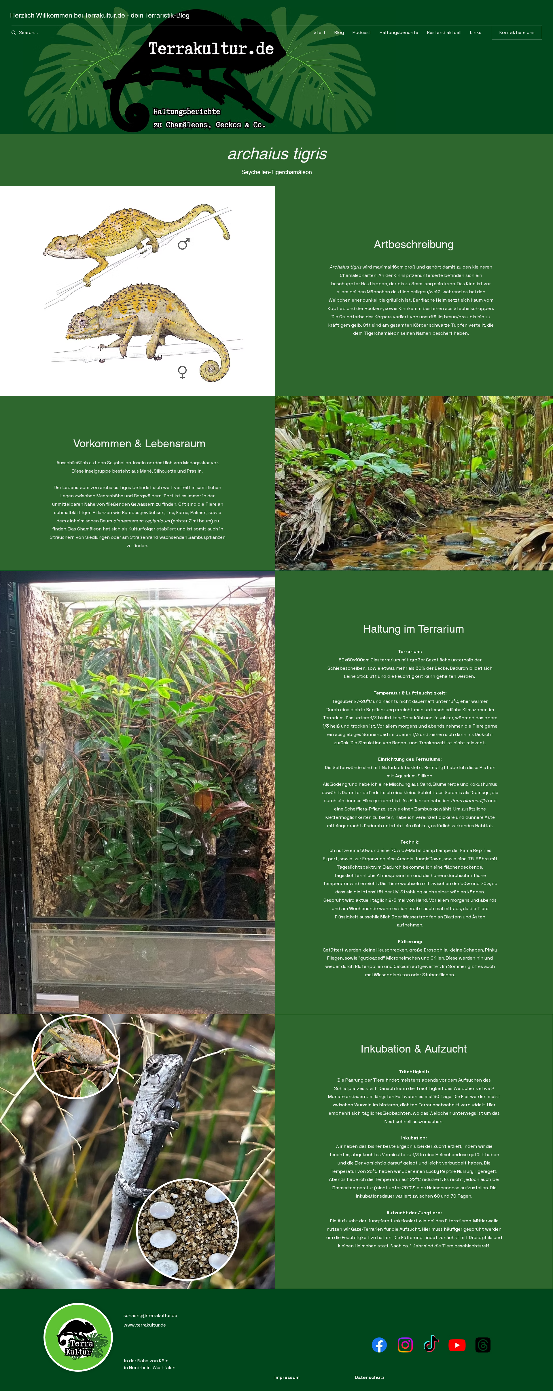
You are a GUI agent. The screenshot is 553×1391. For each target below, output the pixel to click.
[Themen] (483, 1345)
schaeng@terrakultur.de (150, 1315)
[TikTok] (431, 1345)
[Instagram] (405, 1345)
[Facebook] (379, 1345)
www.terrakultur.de (145, 1325)
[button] (444, 32)
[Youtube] (457, 1345)
